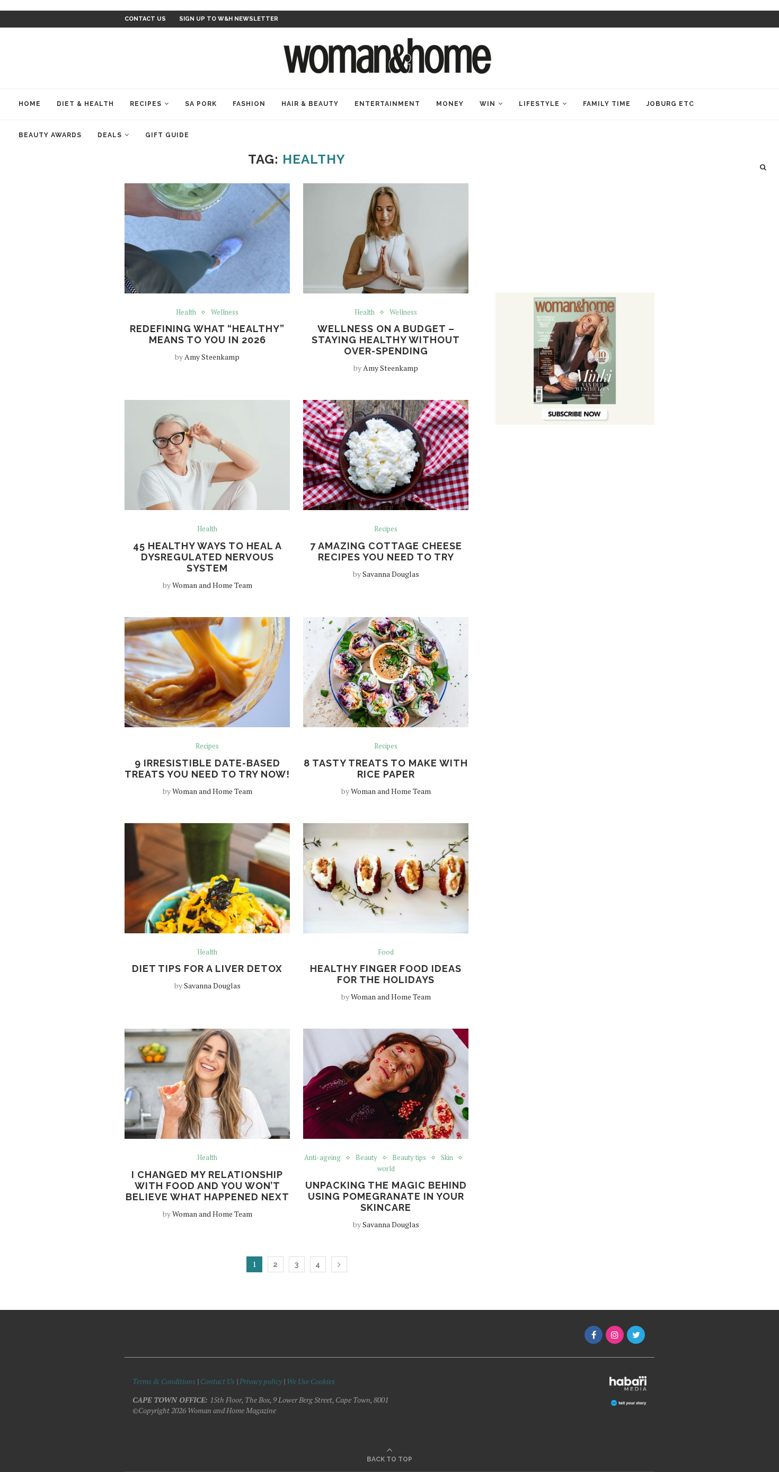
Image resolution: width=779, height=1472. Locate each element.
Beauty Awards (50, 135)
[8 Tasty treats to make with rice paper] (385, 672)
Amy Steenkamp (212, 357)
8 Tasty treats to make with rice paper (386, 768)
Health (186, 312)
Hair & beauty (310, 104)
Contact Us (218, 1381)
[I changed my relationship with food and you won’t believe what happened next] (207, 1084)
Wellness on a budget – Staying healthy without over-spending (386, 339)
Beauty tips (409, 1158)
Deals (110, 135)
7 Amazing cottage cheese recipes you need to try (386, 551)
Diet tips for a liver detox (207, 968)
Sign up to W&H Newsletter (228, 18)
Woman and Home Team (212, 585)
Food (386, 952)
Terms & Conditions (164, 1381)
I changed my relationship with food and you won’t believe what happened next (207, 1185)
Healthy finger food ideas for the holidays (386, 974)
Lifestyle (539, 104)
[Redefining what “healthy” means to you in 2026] (207, 238)
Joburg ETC (670, 104)
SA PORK (201, 104)
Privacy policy (261, 1381)
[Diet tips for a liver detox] (207, 878)
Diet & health (85, 104)
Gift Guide (167, 135)
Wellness (224, 312)
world (386, 1169)
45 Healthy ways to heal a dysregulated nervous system (207, 557)
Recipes (146, 104)
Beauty (366, 1158)
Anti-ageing (322, 1158)
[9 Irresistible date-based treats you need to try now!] (207, 672)
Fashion (249, 104)
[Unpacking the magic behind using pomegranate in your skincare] (385, 1084)
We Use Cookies (311, 1381)
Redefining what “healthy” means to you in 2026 (207, 334)
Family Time (607, 104)
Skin (447, 1158)
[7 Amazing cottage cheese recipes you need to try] (385, 455)
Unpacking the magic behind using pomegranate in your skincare (386, 1196)
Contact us (145, 18)
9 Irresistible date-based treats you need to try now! (207, 768)
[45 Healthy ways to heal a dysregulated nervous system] (207, 455)
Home (30, 104)
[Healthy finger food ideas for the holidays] (385, 878)
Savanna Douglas (390, 574)
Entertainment (387, 104)
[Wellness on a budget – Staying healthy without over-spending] (385, 238)
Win (487, 104)
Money (450, 104)
